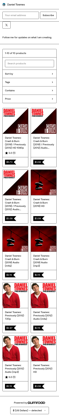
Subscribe (48, 15)
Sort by (9, 73)
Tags (7, 82)
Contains (10, 90)
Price (8, 98)
